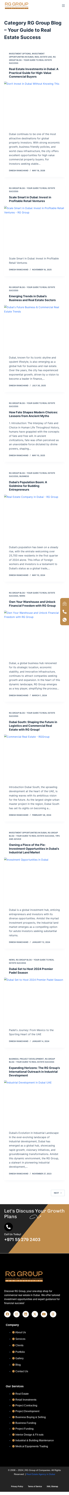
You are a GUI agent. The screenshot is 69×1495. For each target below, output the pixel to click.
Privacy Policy (17, 1486)
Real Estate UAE (43, 57)
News (22, 596)
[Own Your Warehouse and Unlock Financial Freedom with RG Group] (34, 633)
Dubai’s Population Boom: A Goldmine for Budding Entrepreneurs (28, 485)
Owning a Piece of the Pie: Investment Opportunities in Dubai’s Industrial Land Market (34, 848)
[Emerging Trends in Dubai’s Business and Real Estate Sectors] (34, 328)
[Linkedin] (25, 1314)
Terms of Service (35, 1486)
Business (24, 476)
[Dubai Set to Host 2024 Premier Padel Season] (34, 1000)
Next (56, 1193)
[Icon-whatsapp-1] (65, 620)
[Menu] (63, 5)
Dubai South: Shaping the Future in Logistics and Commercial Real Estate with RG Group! (33, 725)
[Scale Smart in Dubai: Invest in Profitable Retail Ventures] (34, 229)
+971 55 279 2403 (22, 1239)
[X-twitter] (35, 1314)
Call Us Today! (12, 1234)
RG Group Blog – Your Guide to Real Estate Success (32, 60)
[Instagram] (16, 1314)
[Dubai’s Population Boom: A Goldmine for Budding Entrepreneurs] (34, 517)
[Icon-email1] (65, 604)
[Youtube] (44, 1314)
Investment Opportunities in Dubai (28, 832)
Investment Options (20, 53)
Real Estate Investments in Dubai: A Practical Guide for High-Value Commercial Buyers (33, 72)
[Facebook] (7, 1314)
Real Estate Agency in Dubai (40, 1474)
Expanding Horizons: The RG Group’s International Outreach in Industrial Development (34, 1071)
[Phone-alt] (65, 612)
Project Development (32, 1059)
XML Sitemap (52, 1486)
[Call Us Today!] (8, 1227)
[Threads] (53, 1314)
